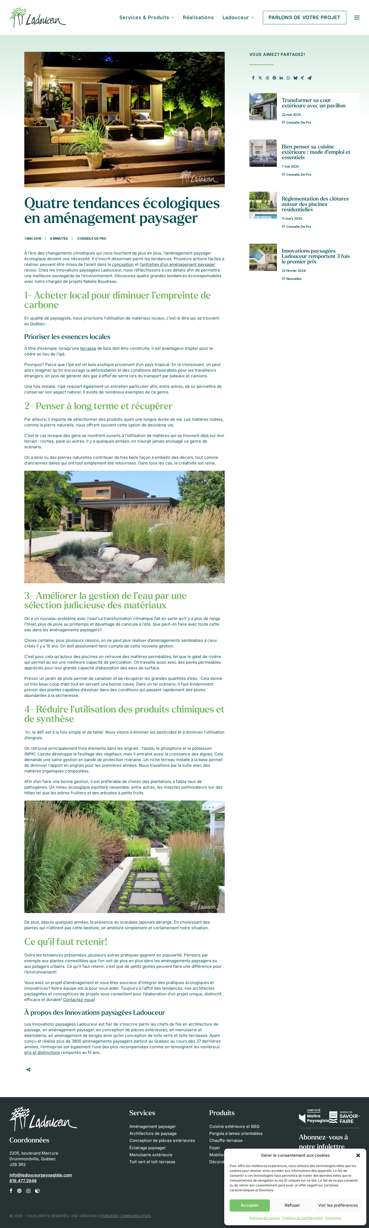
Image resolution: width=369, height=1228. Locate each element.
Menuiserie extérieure (150, 1154)
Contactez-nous (78, 999)
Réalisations (198, 17)
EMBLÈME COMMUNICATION (126, 1216)
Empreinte (333, 1218)
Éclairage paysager (147, 1147)
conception (123, 264)
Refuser (292, 1205)
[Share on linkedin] (281, 78)
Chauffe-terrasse (226, 1140)
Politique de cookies (264, 1218)
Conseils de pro (91, 238)
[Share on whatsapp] (288, 78)
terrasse (88, 348)
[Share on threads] (267, 78)
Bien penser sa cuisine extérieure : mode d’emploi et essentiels (316, 152)
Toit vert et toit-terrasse (152, 1161)
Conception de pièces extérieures (162, 1140)
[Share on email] (309, 78)
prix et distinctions (42, 1052)
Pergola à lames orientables (236, 1133)
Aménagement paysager (152, 1126)
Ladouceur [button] (236, 17)
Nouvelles (294, 279)
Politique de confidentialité (303, 1218)
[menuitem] (148, 17)
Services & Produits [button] (144, 17)
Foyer (214, 1147)
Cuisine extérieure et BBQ (234, 1126)
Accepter (250, 1205)
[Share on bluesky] (295, 78)
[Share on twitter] (260, 78)
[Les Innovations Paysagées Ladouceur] (37, 17)
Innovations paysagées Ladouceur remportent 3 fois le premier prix (316, 257)
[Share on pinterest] (274, 78)
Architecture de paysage (153, 1133)
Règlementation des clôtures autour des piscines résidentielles (315, 204)
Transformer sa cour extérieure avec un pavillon (313, 103)
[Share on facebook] (253, 78)
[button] (358, 1155)
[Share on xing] (302, 78)
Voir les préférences (338, 1205)
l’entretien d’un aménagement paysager (177, 264)
